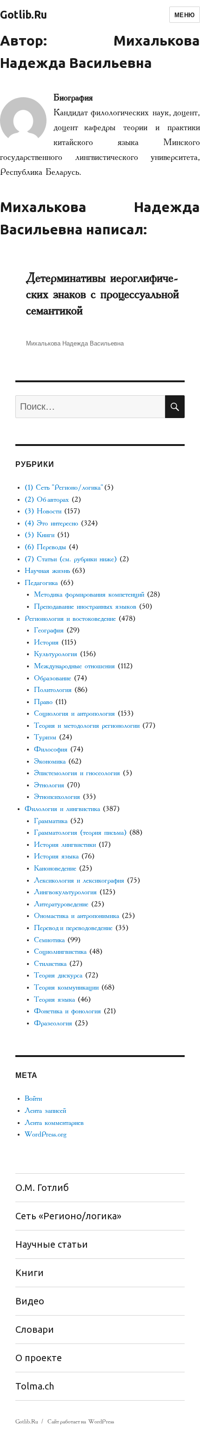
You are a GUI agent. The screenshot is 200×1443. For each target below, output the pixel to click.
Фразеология (53, 1023)
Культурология (55, 654)
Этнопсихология (57, 797)
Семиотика (49, 940)
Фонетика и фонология (67, 1011)
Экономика (50, 761)
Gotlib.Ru (23, 14)
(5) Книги (39, 535)
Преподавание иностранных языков (85, 607)
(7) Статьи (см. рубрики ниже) (71, 559)
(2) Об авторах (47, 500)
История (46, 642)
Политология (53, 690)
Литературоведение (61, 904)
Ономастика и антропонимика (76, 916)
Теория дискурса (58, 975)
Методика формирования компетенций (89, 594)
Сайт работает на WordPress (80, 1421)
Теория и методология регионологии (87, 726)
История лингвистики (65, 845)
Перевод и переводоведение (73, 928)
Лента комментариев (54, 1123)
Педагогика (41, 583)
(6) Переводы (45, 547)
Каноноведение (55, 868)
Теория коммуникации (66, 987)
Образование (52, 678)
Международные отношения (74, 666)
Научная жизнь (47, 571)
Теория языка (54, 1000)
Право (43, 702)
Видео (29, 1301)
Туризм (45, 737)
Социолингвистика (60, 952)
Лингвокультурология (65, 892)
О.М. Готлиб (42, 1187)
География (49, 630)
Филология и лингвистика (62, 809)
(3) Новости (43, 511)
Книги (29, 1272)
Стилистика (50, 964)
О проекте (38, 1357)
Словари (34, 1329)
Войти (33, 1099)
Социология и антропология (74, 714)
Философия (50, 749)
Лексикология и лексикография (79, 880)
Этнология (49, 785)
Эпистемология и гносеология (77, 773)
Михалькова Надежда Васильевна (75, 343)
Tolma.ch (34, 1386)
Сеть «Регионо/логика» (68, 1215)
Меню (184, 14)
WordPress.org (46, 1134)
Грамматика (50, 821)
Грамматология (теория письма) (80, 833)
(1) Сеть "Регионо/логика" (63, 488)
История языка (56, 856)
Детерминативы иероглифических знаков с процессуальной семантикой (102, 294)
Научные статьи (51, 1244)
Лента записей (45, 1111)
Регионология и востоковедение (70, 619)
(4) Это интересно (51, 523)
